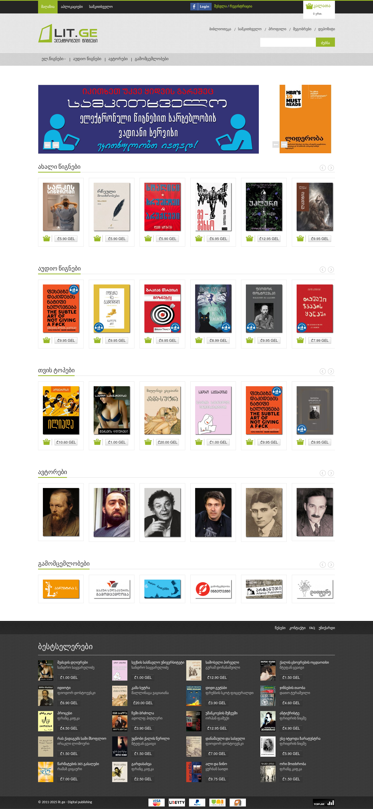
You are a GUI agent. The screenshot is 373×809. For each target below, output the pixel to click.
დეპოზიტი (326, 29)
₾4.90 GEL (291, 728)
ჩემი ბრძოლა (142, 713)
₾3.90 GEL (217, 702)
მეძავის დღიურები (72, 663)
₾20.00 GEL (167, 442)
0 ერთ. (317, 13)
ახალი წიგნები (59, 167)
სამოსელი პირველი (222, 663)
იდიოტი (64, 688)
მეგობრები (302, 29)
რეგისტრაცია (241, 6)
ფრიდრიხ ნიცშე (293, 718)
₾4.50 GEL (69, 728)
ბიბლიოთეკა (220, 29)
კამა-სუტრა (140, 688)
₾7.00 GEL (217, 753)
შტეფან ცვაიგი (292, 668)
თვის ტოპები (56, 371)
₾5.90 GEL (66, 238)
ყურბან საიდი (217, 769)
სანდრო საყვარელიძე (75, 668)
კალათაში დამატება (47, 238)
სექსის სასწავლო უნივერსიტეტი (157, 663)
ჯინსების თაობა (292, 688)
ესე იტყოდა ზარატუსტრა (300, 739)
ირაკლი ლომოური (73, 744)
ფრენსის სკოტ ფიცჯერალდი (229, 693)
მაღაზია (48, 7)
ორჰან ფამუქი (217, 718)
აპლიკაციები (72, 7)
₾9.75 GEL (217, 778)
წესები (280, 628)
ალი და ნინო (216, 764)
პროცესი (64, 713)
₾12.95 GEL (269, 238)
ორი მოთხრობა (293, 764)
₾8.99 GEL (218, 340)
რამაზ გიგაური (69, 769)
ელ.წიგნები (52, 59)
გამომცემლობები (151, 59)
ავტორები (118, 59)
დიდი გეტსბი (216, 688)
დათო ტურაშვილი (295, 693)
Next (56, 145)
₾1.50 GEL (291, 677)
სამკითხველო (101, 7)
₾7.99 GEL (320, 340)
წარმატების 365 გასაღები (78, 764)
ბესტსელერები (65, 647)
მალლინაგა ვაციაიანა (150, 693)
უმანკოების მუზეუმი (222, 713)
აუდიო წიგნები (87, 59)
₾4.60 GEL (291, 702)
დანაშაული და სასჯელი (225, 739)
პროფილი (277, 29)
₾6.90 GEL (69, 702)
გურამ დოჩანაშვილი (223, 668)
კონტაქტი (297, 628)
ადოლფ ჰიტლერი (146, 718)
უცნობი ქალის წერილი (150, 739)
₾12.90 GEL (217, 677)
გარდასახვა (141, 764)
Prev (47, 145)
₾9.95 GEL (320, 238)
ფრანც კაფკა (68, 718)
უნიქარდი (327, 628)
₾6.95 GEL (218, 238)
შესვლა (220, 6)
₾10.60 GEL (66, 442)
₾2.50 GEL (143, 778)
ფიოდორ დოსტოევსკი (76, 693)
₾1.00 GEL (117, 442)
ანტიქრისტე (289, 713)
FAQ (312, 628)
